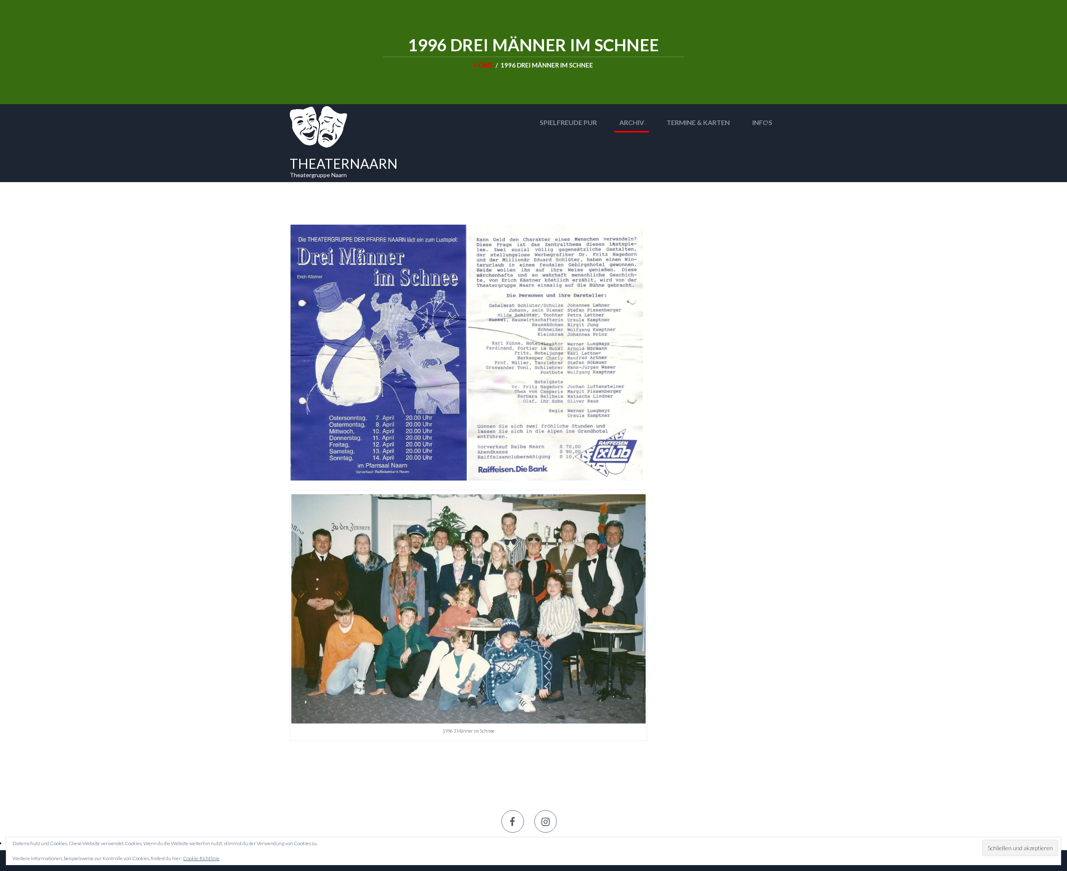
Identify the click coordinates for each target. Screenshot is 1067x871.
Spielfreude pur (568, 122)
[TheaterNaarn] (318, 126)
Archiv (631, 122)
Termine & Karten (698, 122)
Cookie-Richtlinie (201, 858)
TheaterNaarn (344, 163)
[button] (378, 352)
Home (483, 65)
